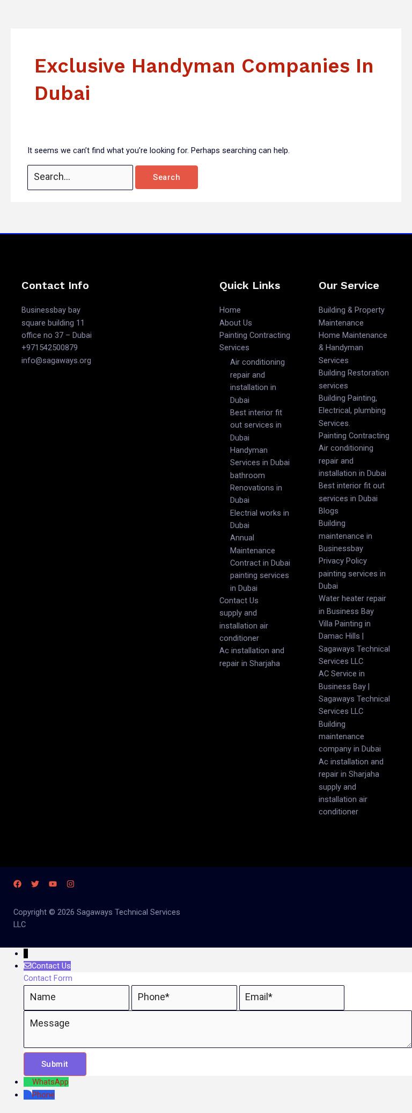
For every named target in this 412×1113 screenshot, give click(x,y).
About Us (235, 323)
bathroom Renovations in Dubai (256, 488)
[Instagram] (71, 884)
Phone (43, 1095)
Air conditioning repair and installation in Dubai (352, 460)
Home (230, 310)
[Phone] (28, 1095)
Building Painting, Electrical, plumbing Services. (352, 410)
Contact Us (239, 600)
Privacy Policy (343, 561)
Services (234, 347)
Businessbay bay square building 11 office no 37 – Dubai (56, 322)
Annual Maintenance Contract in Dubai (260, 550)
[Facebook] (17, 884)
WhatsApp (50, 1082)
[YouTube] (53, 884)
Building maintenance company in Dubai (350, 736)
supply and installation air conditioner (243, 625)
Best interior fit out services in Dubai (256, 425)
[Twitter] (35, 884)
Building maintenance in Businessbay (345, 535)
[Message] (218, 1045)
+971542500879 (49, 347)
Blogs (329, 511)
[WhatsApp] (28, 1082)
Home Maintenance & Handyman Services (353, 347)
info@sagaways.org (56, 360)
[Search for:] (81, 177)
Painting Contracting (254, 335)
